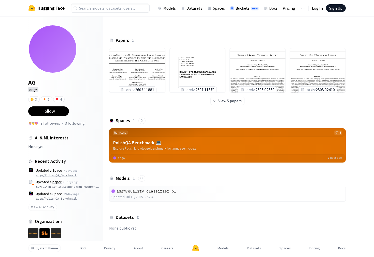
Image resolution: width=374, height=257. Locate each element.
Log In (317, 8)
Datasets (194, 8)
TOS (82, 248)
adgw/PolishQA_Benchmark (56, 175)
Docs (273, 8)
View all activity (42, 207)
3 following (75, 123)
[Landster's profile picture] (36, 123)
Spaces (219, 8)
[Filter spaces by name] (142, 121)
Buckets (246, 8)
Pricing (289, 8)
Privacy (109, 248)
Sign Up (335, 8)
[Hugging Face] (195, 248)
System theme (47, 248)
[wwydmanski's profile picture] (30, 123)
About (138, 248)
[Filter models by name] (141, 178)
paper (57, 182)
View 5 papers (230, 100)
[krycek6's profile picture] (33, 123)
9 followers (50, 123)
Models (169, 8)
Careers (167, 248)
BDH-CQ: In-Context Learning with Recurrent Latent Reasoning (68, 186)
